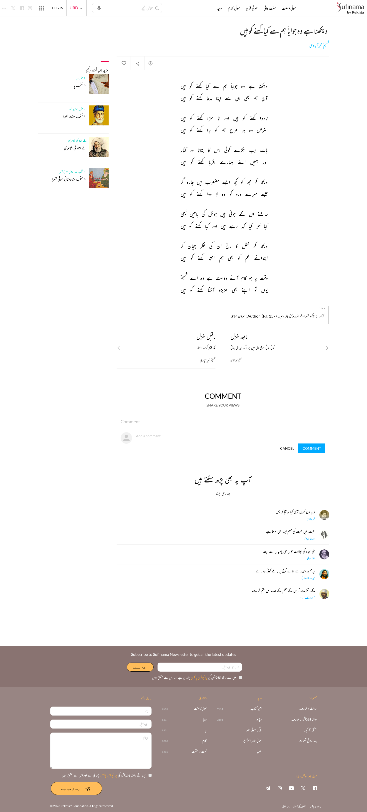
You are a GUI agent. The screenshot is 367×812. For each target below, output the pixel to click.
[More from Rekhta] (41, 7)
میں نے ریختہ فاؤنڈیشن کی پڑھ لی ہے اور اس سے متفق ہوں (194, 677)
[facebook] (315, 788)
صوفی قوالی (252, 8)
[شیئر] (138, 63)
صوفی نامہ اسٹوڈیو (252, 741)
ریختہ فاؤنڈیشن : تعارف (304, 719)
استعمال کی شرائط (299, 806)
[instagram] (280, 788)
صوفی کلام (234, 8)
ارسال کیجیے (71, 788)
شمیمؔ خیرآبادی (319, 45)
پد (206, 730)
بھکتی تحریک (310, 730)
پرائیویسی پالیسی (198, 677)
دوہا (205, 719)
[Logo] (350, 8)
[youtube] (291, 788)
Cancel (287, 448)
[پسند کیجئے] (124, 63)
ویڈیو (259, 719)
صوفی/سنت (289, 8)
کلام (204, 741)
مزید (219, 8)
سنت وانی (270, 8)
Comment (312, 448)
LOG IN (57, 8)
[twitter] (303, 788)
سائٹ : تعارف (308, 709)
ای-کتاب (256, 709)
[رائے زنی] (151, 63)
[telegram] (268, 788)
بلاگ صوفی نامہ (254, 730)
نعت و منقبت (199, 752)
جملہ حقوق (286, 806)
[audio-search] (99, 7)
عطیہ (259, 752)
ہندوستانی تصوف (308, 741)
